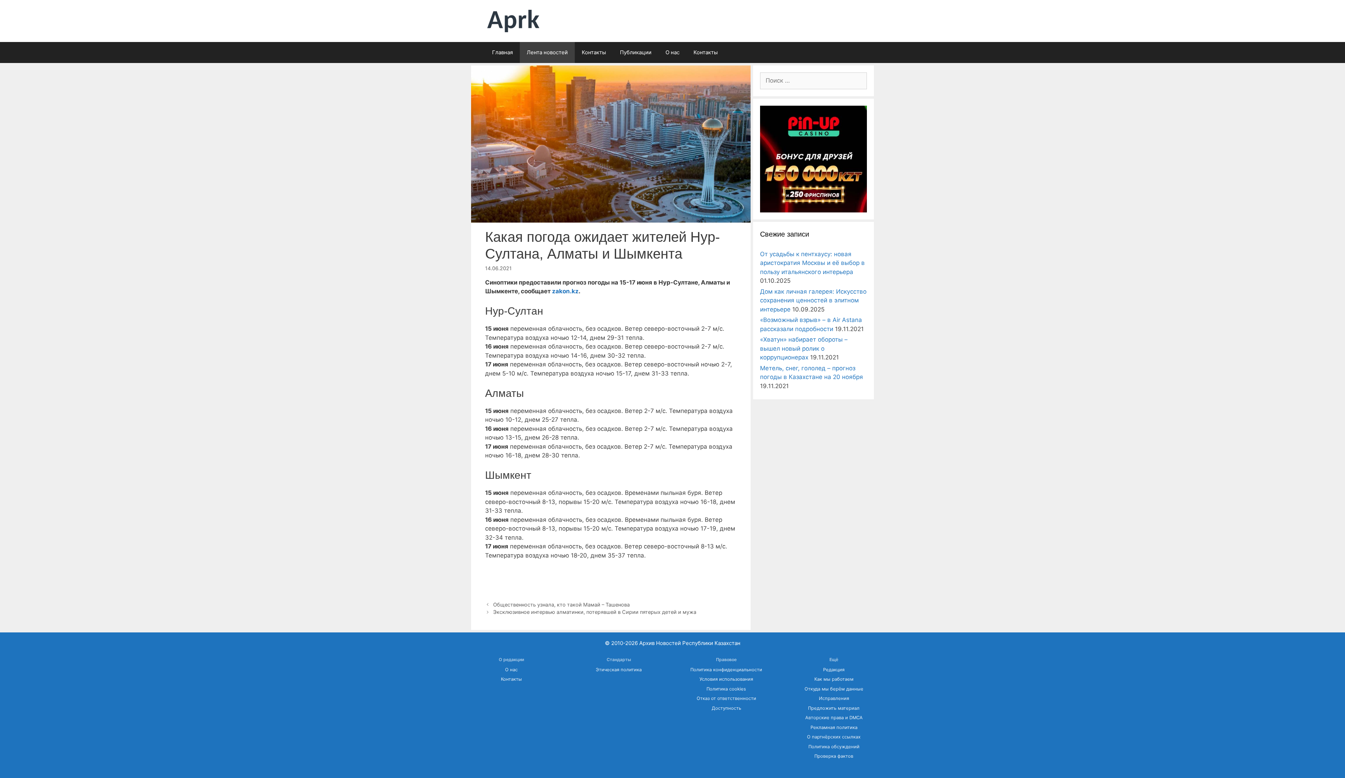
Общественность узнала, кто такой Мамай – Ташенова (561, 605)
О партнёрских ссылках (834, 737)
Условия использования (726, 679)
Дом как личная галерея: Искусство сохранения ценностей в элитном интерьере (813, 300)
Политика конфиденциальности (726, 669)
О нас (672, 52)
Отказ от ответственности (726, 698)
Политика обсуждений (834, 746)
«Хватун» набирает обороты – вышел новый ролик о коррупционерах (804, 348)
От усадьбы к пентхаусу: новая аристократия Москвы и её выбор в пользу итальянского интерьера (812, 263)
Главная (502, 52)
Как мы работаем (834, 679)
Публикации (635, 52)
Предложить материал (834, 708)
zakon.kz (565, 291)
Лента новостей (547, 52)
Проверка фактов (833, 756)
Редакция (833, 669)
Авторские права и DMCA (834, 717)
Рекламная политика (834, 727)
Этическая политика (619, 669)
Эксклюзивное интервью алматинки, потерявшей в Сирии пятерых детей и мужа (594, 612)
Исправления (834, 698)
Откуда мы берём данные (834, 689)
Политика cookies (726, 689)
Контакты (594, 52)
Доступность (726, 708)
